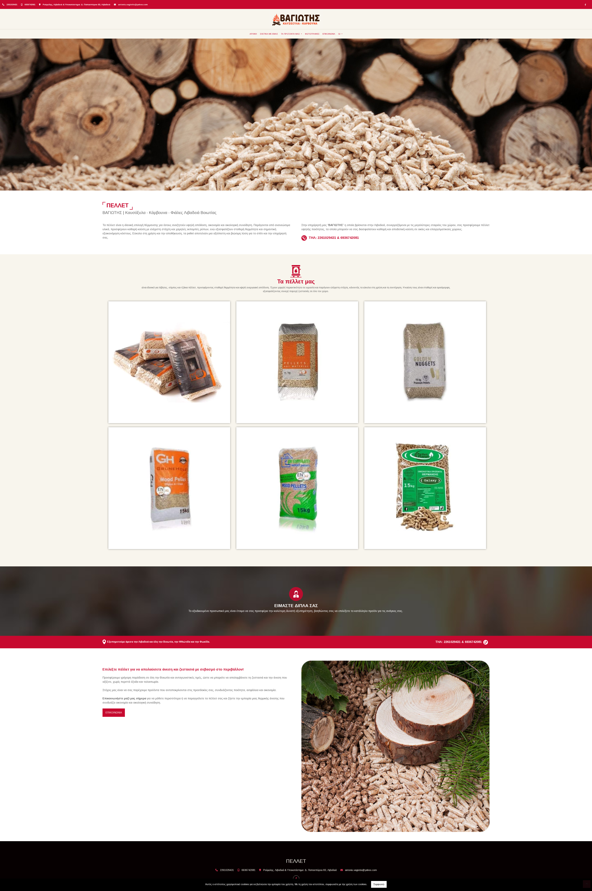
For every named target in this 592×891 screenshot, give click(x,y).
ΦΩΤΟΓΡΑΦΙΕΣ (312, 34)
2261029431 (11, 4)
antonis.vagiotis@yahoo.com (133, 4)
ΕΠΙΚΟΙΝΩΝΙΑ (329, 34)
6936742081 (30, 4)
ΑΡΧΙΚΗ (253, 34)
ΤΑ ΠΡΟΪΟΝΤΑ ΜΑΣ (290, 34)
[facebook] (585, 5)
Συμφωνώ (378, 884)
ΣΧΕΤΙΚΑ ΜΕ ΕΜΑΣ (269, 34)
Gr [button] (339, 34)
